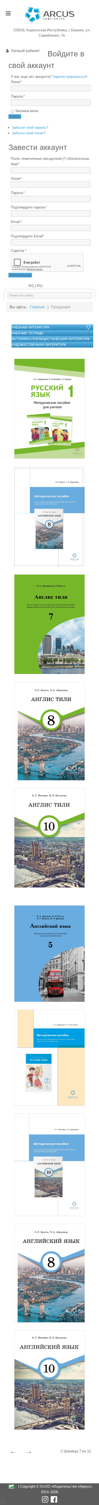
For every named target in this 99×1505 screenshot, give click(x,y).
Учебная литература (30, 327)
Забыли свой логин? (28, 133)
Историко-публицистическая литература (51, 339)
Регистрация (20, 275)
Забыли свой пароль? (30, 127)
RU (39, 286)
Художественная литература (39, 345)
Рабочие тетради (27, 333)
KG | (32, 286)
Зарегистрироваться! (70, 76)
